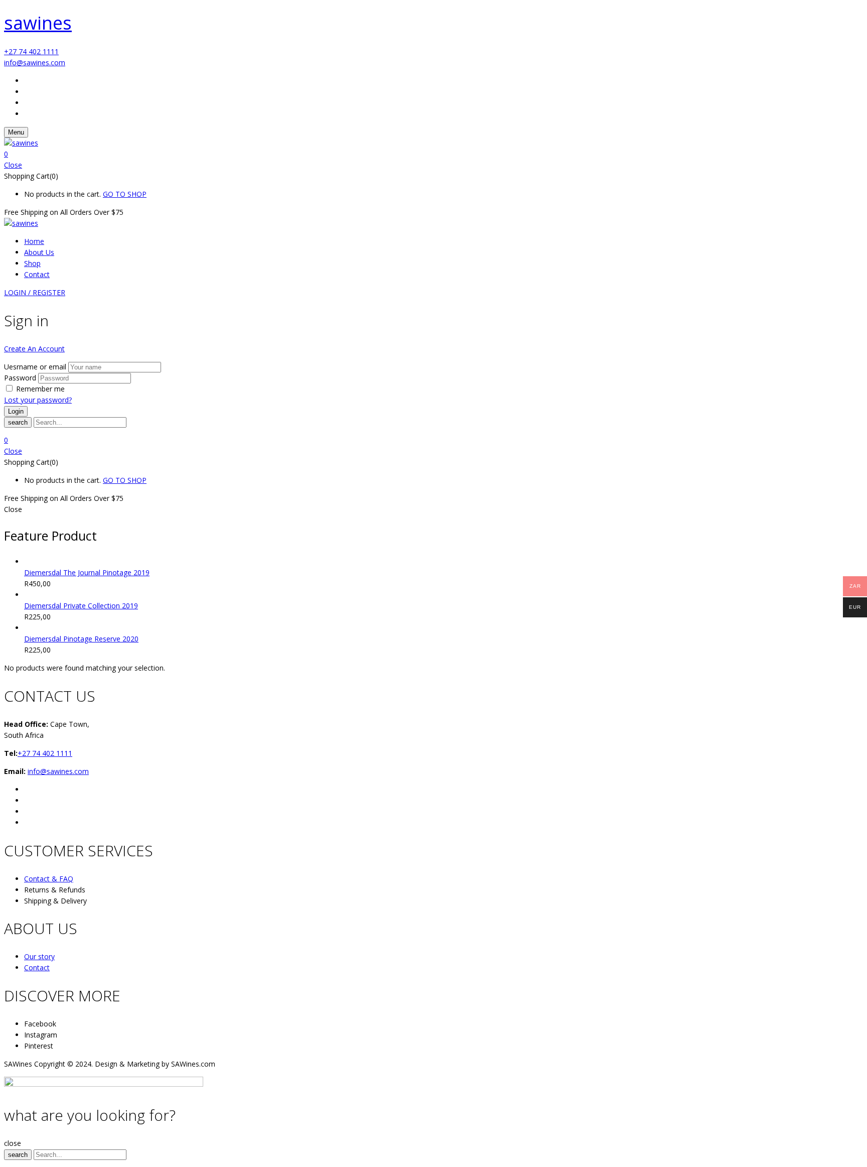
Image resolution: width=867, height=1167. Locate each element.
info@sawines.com (34, 62)
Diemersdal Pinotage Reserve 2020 (81, 638)
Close (13, 165)
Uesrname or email (35, 366)
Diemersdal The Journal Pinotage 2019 (87, 572)
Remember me (40, 389)
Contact (37, 967)
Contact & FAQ (48, 878)
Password (20, 377)
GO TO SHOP (125, 194)
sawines (38, 23)
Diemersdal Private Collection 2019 (81, 605)
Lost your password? (38, 400)
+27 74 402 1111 (31, 51)
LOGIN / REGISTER (34, 292)
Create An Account (34, 348)
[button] (433, 154)
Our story (39, 956)
